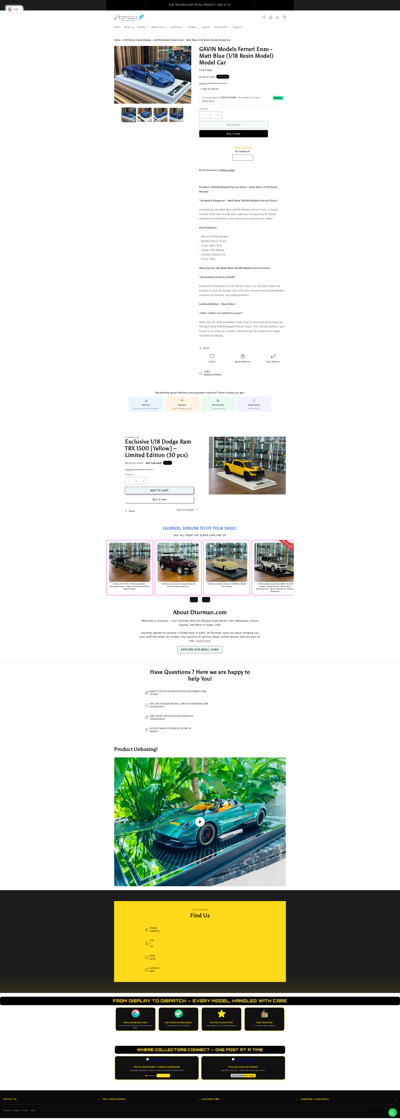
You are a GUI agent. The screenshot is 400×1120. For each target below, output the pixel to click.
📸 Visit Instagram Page (243, 1075)
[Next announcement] (254, 5)
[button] (143, 27)
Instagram (16, 1110)
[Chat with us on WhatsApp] (392, 1112)
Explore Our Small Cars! (200, 649)
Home (117, 40)
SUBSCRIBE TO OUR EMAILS (349, 1099)
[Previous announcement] (145, 5)
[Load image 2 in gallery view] (145, 115)
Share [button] (206, 348)
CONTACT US (51, 1099)
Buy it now (233, 133)
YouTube (25, 1110)
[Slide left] (117, 114)
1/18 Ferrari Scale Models (137, 40)
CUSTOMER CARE (250, 1099)
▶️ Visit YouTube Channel (156, 1075)
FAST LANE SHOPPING (150, 1099)
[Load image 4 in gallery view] (176, 115)
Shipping (203, 83)
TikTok (32, 1110)
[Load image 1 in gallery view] (129, 115)
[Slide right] (188, 114)
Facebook (6, 1110)
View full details (185, 509)
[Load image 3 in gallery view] (160, 115)
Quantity (203, 109)
